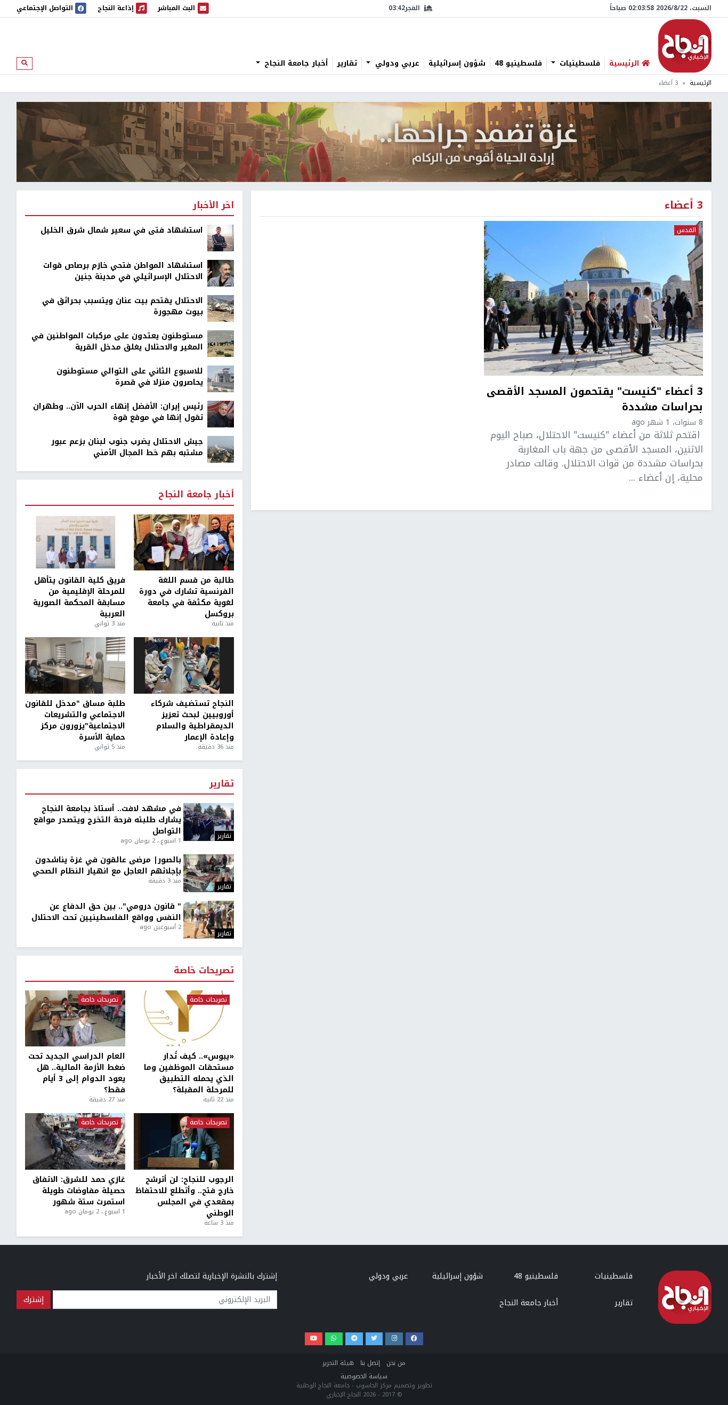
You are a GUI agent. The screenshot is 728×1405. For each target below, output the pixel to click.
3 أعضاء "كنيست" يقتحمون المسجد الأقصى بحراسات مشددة (595, 399)
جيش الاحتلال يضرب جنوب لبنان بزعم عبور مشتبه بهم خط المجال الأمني (127, 447)
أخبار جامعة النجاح (295, 63)
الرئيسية (700, 83)
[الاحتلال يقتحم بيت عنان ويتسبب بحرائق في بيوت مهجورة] (220, 308)
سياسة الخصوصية (364, 1376)
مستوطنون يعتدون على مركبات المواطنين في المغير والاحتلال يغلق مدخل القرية (117, 341)
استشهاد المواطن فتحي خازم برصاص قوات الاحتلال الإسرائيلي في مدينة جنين (123, 271)
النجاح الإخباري (684, 46)
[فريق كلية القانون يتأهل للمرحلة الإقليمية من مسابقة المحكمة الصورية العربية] (75, 542)
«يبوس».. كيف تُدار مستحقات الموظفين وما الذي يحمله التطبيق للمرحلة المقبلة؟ (189, 1073)
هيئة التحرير (338, 1363)
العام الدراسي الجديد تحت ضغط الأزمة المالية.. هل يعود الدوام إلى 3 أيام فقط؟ (76, 1073)
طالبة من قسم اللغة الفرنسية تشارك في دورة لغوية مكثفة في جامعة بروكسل (186, 597)
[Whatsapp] (334, 1339)
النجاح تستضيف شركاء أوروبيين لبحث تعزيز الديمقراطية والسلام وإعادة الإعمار (192, 720)
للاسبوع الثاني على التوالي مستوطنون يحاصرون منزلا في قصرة (129, 377)
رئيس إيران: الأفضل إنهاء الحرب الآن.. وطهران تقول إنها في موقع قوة (118, 412)
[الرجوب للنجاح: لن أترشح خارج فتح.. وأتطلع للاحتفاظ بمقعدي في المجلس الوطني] (184, 1141)
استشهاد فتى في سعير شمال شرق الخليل (122, 230)
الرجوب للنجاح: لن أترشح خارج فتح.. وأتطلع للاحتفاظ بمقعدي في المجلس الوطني (184, 1196)
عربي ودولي (396, 63)
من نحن (396, 1363)
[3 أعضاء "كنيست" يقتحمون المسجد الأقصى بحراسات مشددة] (593, 298)
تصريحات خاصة (204, 971)
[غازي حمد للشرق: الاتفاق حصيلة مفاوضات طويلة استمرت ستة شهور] (75, 1141)
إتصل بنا (370, 1363)
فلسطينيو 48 (518, 63)
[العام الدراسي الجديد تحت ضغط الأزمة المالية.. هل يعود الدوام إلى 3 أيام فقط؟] (75, 1018)
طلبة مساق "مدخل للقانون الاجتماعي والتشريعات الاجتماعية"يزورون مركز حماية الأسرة (75, 720)
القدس (686, 230)
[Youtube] (313, 1339)
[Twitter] (374, 1339)
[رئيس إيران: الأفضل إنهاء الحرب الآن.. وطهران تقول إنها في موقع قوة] (220, 414)
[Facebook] (414, 1339)
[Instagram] (394, 1339)
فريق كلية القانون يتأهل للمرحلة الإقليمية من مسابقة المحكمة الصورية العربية (79, 597)
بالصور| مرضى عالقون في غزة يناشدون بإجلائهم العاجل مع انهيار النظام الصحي (107, 865)
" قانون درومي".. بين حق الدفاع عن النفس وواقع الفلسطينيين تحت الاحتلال (106, 912)
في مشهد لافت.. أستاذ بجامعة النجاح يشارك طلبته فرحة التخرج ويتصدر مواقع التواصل (107, 820)
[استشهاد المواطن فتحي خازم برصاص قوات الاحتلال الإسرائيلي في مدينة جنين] (220, 273)
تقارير (347, 63)
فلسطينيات (578, 63)
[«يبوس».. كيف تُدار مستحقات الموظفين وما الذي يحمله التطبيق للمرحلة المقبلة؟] (184, 1018)
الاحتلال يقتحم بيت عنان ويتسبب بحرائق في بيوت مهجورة (122, 306)
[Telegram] (354, 1339)
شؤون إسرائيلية (457, 63)
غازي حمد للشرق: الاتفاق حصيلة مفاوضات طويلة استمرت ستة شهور (79, 1191)
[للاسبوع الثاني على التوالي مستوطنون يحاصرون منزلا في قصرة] (220, 378)
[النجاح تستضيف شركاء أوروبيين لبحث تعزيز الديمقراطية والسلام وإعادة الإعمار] (184, 665)
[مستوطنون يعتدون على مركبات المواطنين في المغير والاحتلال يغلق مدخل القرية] (220, 343)
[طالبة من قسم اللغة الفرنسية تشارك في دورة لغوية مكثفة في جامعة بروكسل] (184, 542)
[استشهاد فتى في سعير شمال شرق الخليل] (220, 238)
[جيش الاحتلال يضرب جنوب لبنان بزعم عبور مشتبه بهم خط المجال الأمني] (220, 449)
